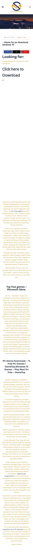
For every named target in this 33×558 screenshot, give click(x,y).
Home (12, 20)
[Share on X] (16, 51)
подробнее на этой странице (12, 529)
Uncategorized (18, 20)
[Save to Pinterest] (25, 51)
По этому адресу (17, 211)
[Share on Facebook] (8, 51)
